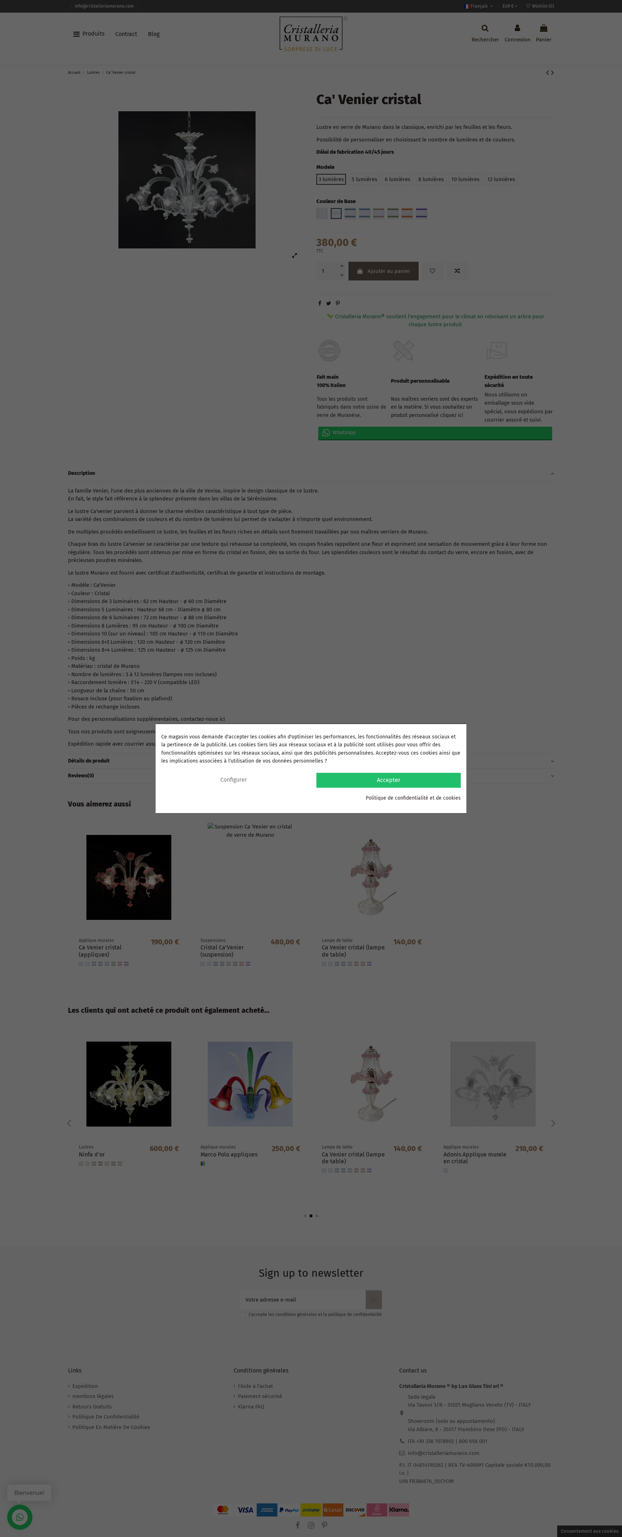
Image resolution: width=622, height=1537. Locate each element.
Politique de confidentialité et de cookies (413, 798)
